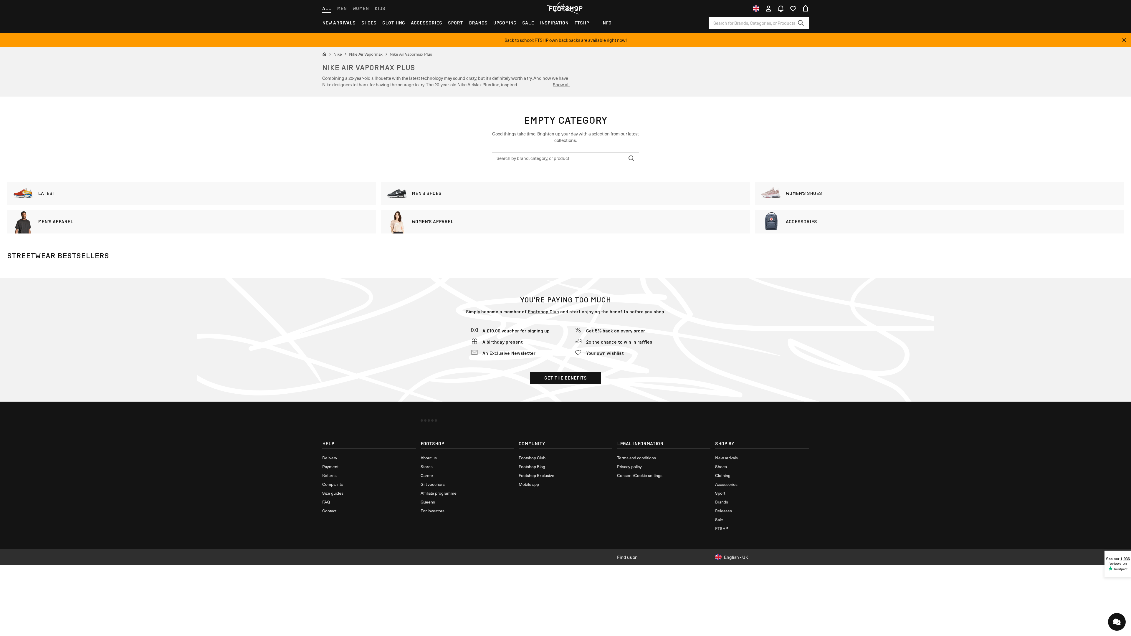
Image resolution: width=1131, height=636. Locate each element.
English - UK (736, 557)
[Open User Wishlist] (793, 8)
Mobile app (529, 484)
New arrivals (338, 23)
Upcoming (504, 23)
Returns (329, 475)
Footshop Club (543, 311)
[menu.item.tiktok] (432, 420)
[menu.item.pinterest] (436, 420)
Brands (478, 23)
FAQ (326, 502)
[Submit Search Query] (801, 23)
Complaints (332, 484)
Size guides (332, 493)
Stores (427, 466)
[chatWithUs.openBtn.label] (1117, 622)
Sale (528, 23)
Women (361, 8)
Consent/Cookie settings (639, 475)
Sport (455, 23)
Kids (380, 8)
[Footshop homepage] (565, 8)
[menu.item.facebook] (422, 420)
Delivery (329, 458)
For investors (432, 511)
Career (427, 475)
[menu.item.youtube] (425, 420)
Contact (329, 511)
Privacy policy (629, 466)
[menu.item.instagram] (429, 420)
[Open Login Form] (768, 8)
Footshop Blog (532, 466)
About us (429, 458)
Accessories (426, 23)
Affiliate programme (439, 493)
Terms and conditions (636, 458)
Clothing (393, 23)
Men (342, 8)
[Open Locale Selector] (756, 8)
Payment (330, 466)
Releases (723, 511)
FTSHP (581, 23)
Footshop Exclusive (536, 475)
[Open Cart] (805, 8)
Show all (561, 84)
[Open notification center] (781, 8)
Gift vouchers (433, 484)
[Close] (1124, 40)
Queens (428, 502)
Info (606, 23)
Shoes (368, 23)
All (326, 8)
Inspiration (554, 23)
